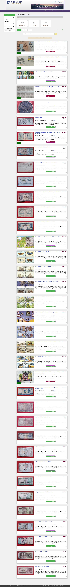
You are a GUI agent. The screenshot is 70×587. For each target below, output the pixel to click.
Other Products (10, 28)
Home (18, 17)
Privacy (32, 585)
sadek (54, 105)
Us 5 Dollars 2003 (38, 117)
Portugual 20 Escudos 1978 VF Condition (43, 492)
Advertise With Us (55, 585)
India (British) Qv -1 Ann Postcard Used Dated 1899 (46, 162)
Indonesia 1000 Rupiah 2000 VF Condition (44, 536)
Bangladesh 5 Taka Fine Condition (42, 417)
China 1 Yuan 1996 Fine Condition (42, 566)
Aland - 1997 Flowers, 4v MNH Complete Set (44, 296)
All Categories (7, 14)
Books (10, 23)
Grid (30, 29)
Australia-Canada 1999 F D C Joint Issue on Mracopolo (46, 177)
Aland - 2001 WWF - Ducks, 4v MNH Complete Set (45, 356)
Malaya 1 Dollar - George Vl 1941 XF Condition (45, 221)
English (60, 2)
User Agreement (27, 585)
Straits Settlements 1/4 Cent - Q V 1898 (43, 102)
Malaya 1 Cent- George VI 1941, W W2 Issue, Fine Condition (48, 191)
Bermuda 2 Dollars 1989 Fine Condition (43, 147)
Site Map (62, 585)
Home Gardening (10, 26)
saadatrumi (55, 45)
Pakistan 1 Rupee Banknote (41, 446)
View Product (51, 81)
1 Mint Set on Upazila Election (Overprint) (44, 71)
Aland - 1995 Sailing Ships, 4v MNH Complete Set (45, 266)
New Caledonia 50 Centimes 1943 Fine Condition (45, 206)
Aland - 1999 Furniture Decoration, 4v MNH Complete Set (47, 326)
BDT (54, 2)
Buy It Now (51, 51)
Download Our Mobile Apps (46, 585)
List (19, 29)
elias (54, 254)
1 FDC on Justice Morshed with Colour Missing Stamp (46, 42)
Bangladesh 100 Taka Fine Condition (43, 431)
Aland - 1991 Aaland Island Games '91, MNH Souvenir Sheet (48, 236)
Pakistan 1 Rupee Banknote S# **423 (43, 461)
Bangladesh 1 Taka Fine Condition (42, 402)
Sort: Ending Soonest (58, 29)
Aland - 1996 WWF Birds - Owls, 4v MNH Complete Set (46, 281)
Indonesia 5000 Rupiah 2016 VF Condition (44, 506)
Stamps (10, 21)
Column (25, 29)
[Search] (55, 34)
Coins (10, 19)
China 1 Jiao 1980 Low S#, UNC (41, 551)
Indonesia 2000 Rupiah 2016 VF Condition (44, 521)
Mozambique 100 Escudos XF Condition (43, 477)
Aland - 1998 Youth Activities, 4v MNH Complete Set (46, 312)
